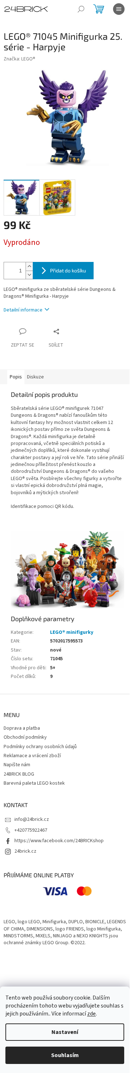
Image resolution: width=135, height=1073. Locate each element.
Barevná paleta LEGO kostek (34, 783)
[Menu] (119, 9)
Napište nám (17, 764)
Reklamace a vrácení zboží (32, 755)
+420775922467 (30, 830)
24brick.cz (25, 851)
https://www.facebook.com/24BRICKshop (59, 840)
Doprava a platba (22, 728)
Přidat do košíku (68, 270)
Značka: (19, 59)
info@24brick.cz (31, 819)
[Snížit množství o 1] (29, 275)
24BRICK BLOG (19, 774)
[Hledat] (81, 9)
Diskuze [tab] (35, 377)
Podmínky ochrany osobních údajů (40, 746)
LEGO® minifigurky (71, 632)
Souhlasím (65, 1055)
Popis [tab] (16, 377)
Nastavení (64, 1032)
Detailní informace (23, 310)
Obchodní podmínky (25, 737)
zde (91, 1014)
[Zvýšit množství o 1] (29, 266)
